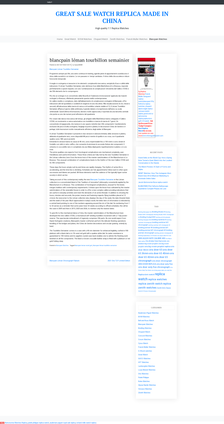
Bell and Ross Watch (146, 320)
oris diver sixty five (164, 264)
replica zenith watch (150, 283)
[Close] (154, 59)
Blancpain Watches (158, 39)
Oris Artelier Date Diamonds (156, 241)
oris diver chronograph (162, 261)
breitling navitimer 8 (159, 220)
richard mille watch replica (86, 423)
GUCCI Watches (144, 358)
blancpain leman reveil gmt (83, 245)
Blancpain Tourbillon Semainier (102, 180)
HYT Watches (143, 362)
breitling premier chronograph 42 (164, 233)
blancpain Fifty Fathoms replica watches (146, 103)
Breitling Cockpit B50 (147, 217)
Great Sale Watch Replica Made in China (112, 17)
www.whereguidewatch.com (152, 136)
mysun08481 (78, 65)
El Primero (154, 235)
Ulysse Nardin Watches (147, 385)
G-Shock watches (145, 351)
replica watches (157, 279)
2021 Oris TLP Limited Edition (119, 261)
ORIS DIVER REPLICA (147, 264)
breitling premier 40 (145, 228)
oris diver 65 (155, 249)
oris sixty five (168, 270)
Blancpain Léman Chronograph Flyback (64, 261)
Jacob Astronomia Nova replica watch (153, 182)
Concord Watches (145, 336)
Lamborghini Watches (146, 366)
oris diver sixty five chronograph (154, 267)
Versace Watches (145, 389)
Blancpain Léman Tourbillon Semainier (64, 69)
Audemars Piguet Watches (148, 313)
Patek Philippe (143, 377)
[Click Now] (146, 76)
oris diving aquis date (158, 270)
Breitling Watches (145, 328)
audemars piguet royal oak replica (63, 423)
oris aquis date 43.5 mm (164, 235)
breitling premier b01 (160, 228)
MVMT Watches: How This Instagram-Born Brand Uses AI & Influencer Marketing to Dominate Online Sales (154, 176)
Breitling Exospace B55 (144, 220)
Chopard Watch (101, 39)
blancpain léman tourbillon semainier (105, 245)
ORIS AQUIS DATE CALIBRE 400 (151, 238)
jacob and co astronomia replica (145, 116)
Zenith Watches (117, 39)
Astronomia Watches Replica (16, 423)
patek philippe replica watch (38, 423)
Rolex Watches (144, 381)
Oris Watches (143, 374)
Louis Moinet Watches (146, 370)
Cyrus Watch (143, 343)
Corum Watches (144, 339)
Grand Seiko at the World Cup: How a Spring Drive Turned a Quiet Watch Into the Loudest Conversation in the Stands (155, 160)
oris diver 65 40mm (159, 253)
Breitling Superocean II (144, 235)
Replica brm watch (146, 274)
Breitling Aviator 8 (158, 212)
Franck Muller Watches (136, 39)
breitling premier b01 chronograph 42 (152, 230)
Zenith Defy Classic (164, 288)
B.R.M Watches (85, 39)
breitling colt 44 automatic (163, 217)
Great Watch (70, 39)
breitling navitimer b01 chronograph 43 (159, 225)
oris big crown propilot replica (157, 246)
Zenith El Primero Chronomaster (147, 291)
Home (60, 39)
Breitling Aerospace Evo (145, 212)
